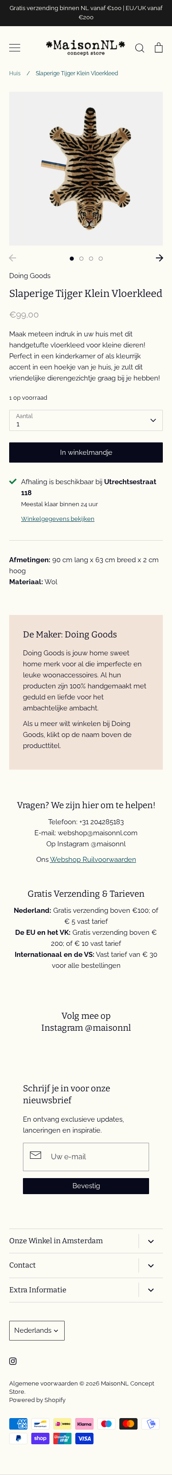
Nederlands (32, 1330)
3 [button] (91, 259)
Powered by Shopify (37, 1400)
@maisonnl (108, 1027)
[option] (86, 169)
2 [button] (81, 259)
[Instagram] (13, 1361)
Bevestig (86, 1186)
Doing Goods (29, 276)
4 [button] (101, 259)
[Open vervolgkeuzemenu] (151, 1241)
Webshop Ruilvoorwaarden (93, 859)
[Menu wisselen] (15, 47)
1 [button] (72, 259)
